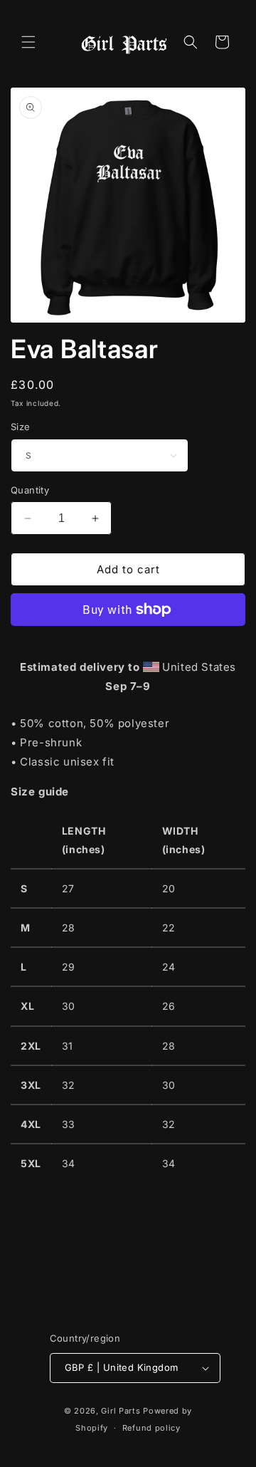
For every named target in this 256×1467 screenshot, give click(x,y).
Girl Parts (120, 1411)
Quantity (30, 490)
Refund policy (151, 1428)
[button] (28, 42)
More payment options (128, 643)
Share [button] (41, 1235)
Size (21, 426)
